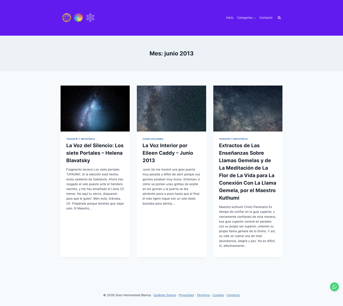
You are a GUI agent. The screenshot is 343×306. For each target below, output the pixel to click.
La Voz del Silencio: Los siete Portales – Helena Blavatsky (95, 152)
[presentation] (95, 109)
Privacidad (186, 295)
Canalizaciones (153, 139)
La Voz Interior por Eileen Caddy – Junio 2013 (168, 152)
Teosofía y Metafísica (80, 139)
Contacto (265, 17)
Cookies (218, 295)
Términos (203, 295)
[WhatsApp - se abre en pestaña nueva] (334, 286)
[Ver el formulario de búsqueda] (279, 18)
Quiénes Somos (165, 295)
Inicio (229, 17)
